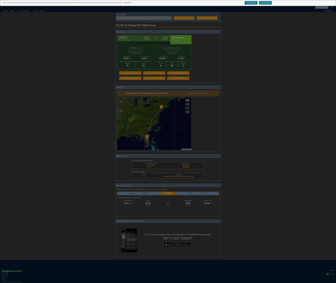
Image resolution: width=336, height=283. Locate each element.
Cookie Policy (127, 2)
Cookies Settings (251, 3)
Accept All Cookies (265, 3)
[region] (168, 3)
